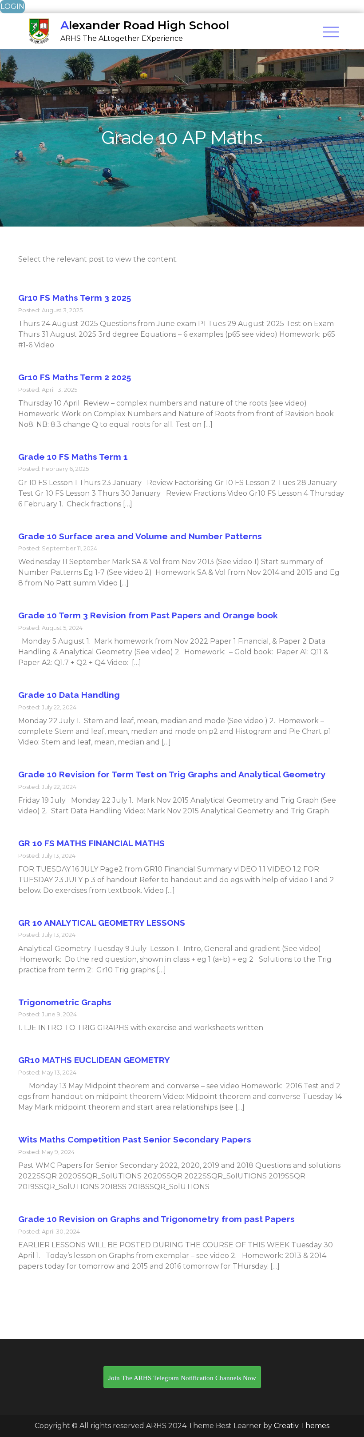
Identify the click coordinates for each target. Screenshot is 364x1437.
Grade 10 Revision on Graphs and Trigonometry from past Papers (156, 1219)
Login (12, 6)
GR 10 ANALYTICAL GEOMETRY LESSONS (101, 922)
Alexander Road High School (144, 25)
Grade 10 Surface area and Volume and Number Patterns (140, 536)
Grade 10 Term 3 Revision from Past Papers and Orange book (148, 615)
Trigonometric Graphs (64, 1002)
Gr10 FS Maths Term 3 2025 (74, 298)
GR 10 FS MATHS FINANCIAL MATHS (91, 843)
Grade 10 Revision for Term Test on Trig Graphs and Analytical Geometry (172, 774)
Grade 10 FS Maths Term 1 (73, 457)
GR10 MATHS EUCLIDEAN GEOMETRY (94, 1060)
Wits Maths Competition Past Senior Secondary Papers (134, 1139)
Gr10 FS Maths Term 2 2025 (74, 377)
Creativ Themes (301, 1425)
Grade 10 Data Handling (69, 695)
